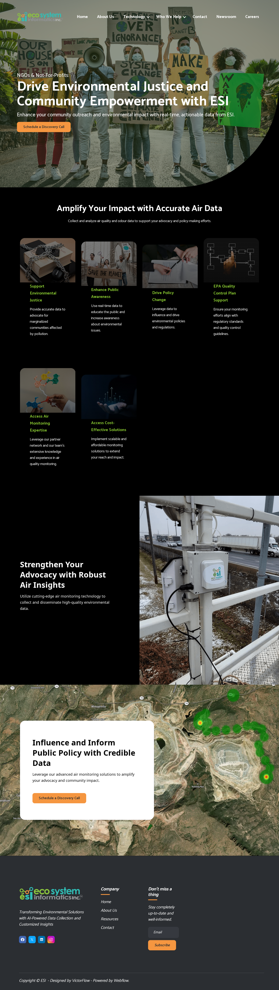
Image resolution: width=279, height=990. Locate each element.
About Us (105, 16)
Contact (200, 16)
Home (82, 16)
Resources (109, 919)
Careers (252, 16)
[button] (135, 17)
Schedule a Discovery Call (43, 127)
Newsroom (226, 16)
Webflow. (121, 980)
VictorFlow (80, 980)
